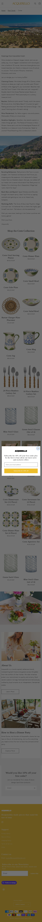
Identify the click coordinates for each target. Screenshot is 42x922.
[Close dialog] (38, 448)
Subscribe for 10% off (21, 471)
